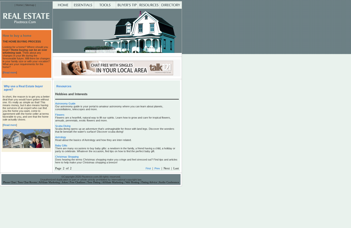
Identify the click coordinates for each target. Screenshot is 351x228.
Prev (157, 168)
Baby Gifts (61, 145)
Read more (9, 72)
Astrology (60, 137)
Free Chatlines (77, 182)
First (148, 168)
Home (19, 5)
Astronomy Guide (65, 103)
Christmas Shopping (67, 156)
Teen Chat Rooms (27, 182)
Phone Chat (9, 182)
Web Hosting (132, 182)
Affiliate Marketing (49, 182)
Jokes (65, 182)
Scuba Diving (62, 125)
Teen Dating (94, 182)
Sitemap (29, 5)
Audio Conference (169, 182)
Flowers (59, 114)
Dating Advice (149, 182)
